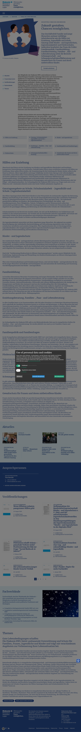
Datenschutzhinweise (34, 361)
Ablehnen (19, 376)
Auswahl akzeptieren (38, 376)
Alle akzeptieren (59, 376)
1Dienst (23, 367)
